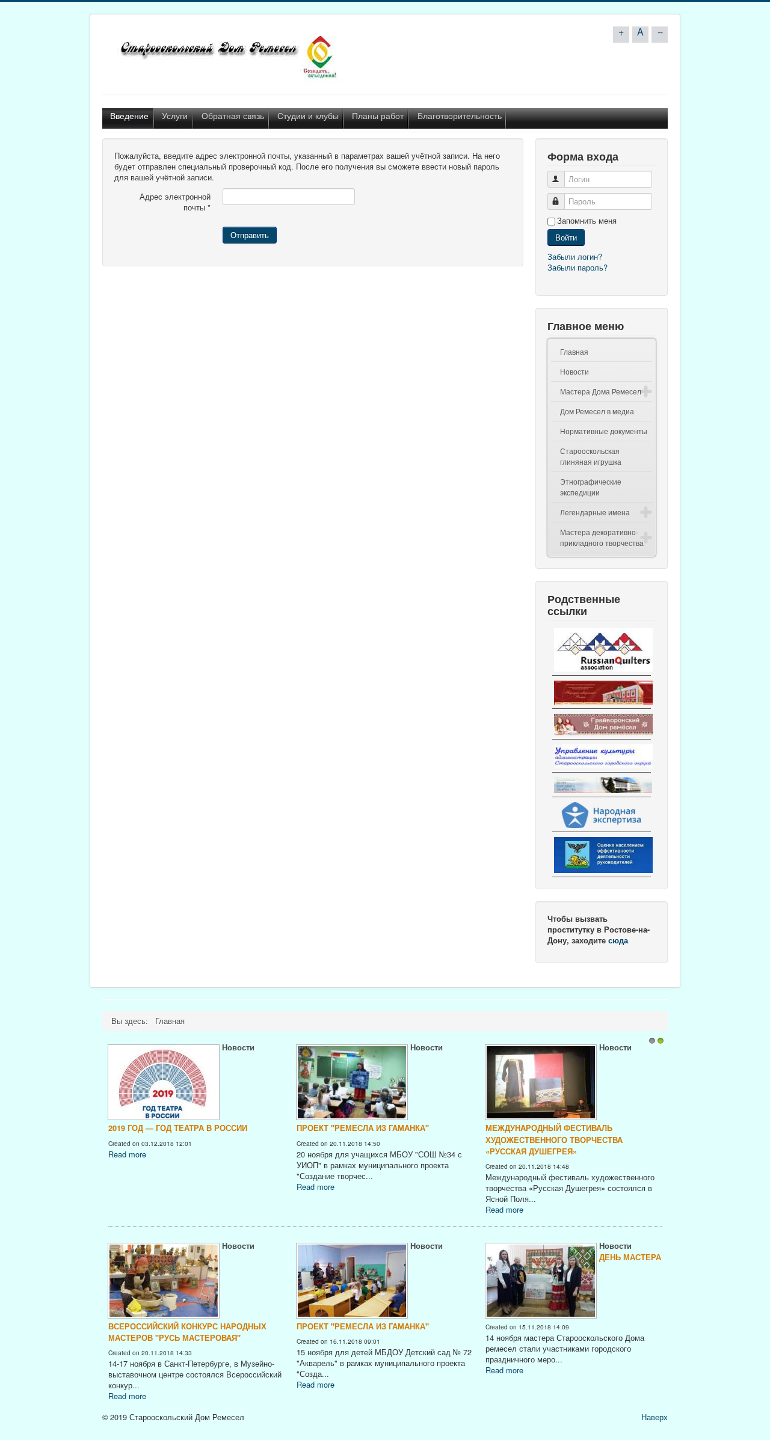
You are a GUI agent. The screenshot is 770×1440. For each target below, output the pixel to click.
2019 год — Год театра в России (121, 1128)
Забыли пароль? (577, 267)
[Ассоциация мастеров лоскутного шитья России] (601, 650)
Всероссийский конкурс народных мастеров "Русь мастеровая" (131, 1332)
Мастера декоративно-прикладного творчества (602, 537)
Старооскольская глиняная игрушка (590, 456)
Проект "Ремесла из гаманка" (306, 1128)
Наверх (654, 1415)
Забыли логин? (574, 256)
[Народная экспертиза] (601, 815)
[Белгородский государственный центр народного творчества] (601, 785)
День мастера (574, 1257)
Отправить (249, 235)
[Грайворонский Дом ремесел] (601, 725)
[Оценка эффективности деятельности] (601, 855)
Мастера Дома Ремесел (600, 391)
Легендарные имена (595, 512)
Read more (636, 1165)
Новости (574, 371)
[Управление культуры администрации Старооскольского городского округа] (601, 757)
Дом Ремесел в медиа (597, 411)
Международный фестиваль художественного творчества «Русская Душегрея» (497, 1139)
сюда (618, 940)
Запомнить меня (587, 220)
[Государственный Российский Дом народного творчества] (601, 693)
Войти (566, 237)
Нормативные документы (603, 431)
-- (660, 31)
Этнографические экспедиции (590, 486)
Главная (574, 351)
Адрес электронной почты (175, 202)
